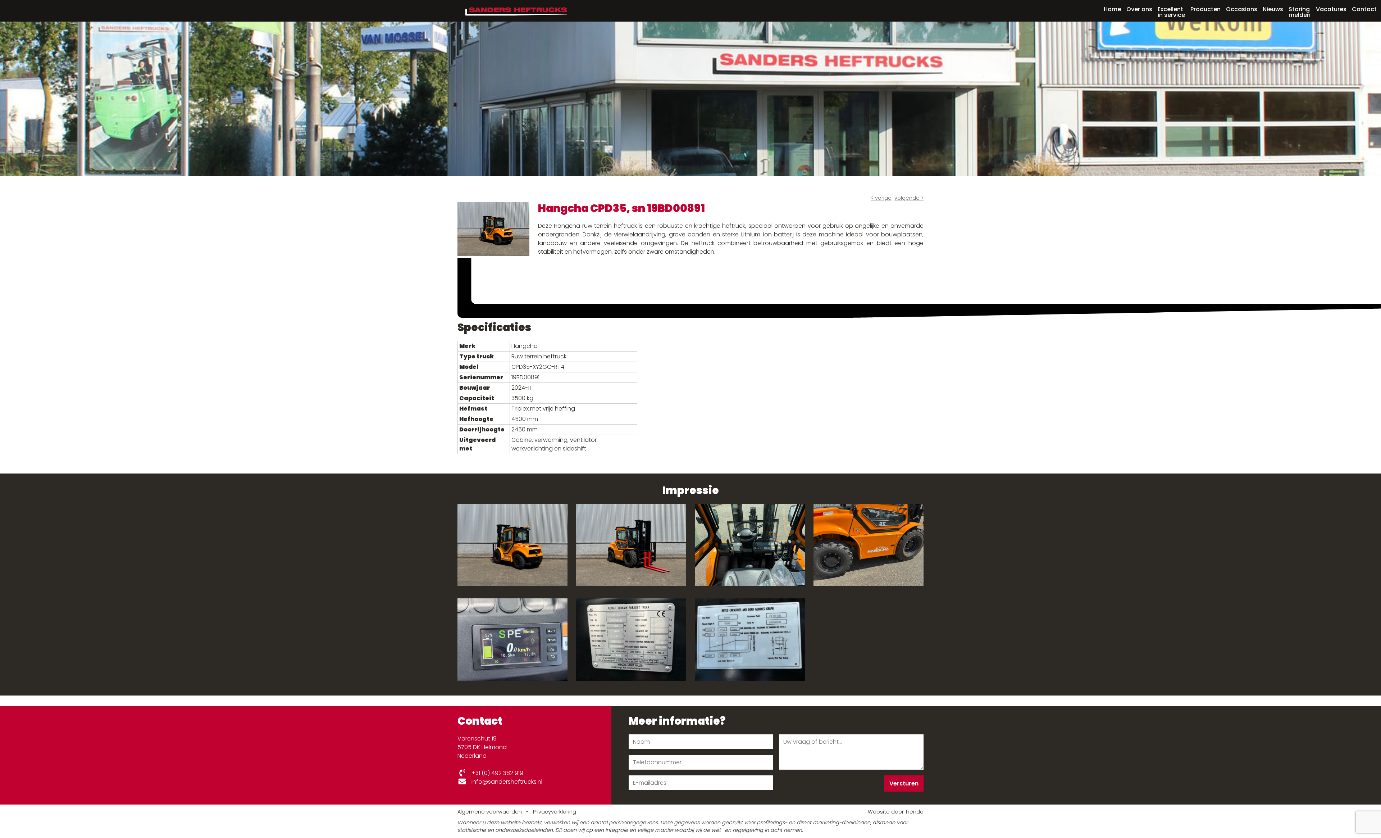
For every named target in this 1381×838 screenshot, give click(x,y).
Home (1112, 9)
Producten (1205, 9)
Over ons (1139, 9)
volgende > (909, 197)
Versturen (904, 783)
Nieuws (1273, 9)
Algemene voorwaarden (490, 811)
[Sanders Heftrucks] (515, 10)
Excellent (1171, 11)
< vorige (881, 197)
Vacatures (1331, 9)
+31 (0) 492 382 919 (496, 773)
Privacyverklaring (554, 811)
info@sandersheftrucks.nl (506, 782)
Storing (1300, 11)
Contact (1364, 9)
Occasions (1241, 9)
